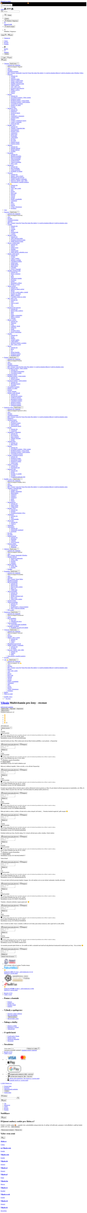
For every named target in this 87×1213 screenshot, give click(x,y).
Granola (13, 229)
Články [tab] (6, 1106)
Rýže (12, 324)
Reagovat (24, 744)
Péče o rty (13, 588)
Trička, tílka (14, 566)
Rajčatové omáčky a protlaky (19, 343)
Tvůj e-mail (7, 1048)
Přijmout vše (18, 1130)
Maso (12, 312)
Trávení (13, 196)
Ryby (12, 314)
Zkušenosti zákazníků (13, 1039)
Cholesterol (14, 200)
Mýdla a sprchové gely (17, 596)
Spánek (13, 197)
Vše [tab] (5, 1103)
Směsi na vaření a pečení (17, 289)
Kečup (12, 337)
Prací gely (13, 620)
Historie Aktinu (11, 1037)
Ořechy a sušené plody (17, 80)
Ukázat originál (6, 761)
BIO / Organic (11, 73)
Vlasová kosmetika (16, 162)
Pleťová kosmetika (16, 157)
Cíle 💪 (9, 184)
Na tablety (13, 648)
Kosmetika (10, 153)
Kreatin (13, 114)
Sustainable (19, 73)
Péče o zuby (14, 163)
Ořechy (13, 246)
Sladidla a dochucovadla (17, 83)
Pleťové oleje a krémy (17, 587)
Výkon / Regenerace (16, 207)
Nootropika (14, 136)
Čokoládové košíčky (16, 261)
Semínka (13, 249)
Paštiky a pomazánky (16, 315)
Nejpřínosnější (4, 708)
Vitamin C (13, 496)
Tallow (81, 73)
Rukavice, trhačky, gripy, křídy (19, 180)
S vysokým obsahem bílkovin (52, 73)
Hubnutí (13, 194)
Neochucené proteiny (16, 396)
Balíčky (6, 692)
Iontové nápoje (15, 424)
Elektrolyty (14, 111)
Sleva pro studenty (12, 1015)
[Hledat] (2, 11)
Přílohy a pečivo (15, 90)
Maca (12, 517)
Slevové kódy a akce (13, 1018)
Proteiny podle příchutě (13, 393)
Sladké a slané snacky (17, 82)
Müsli (12, 230)
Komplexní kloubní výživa (18, 513)
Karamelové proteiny (16, 399)
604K (21, 1074)
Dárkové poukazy (12, 1017)
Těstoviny (13, 323)
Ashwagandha (15, 519)
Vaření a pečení (15, 85)
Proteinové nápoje (16, 99)
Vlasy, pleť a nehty (16, 188)
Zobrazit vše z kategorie (13, 65)
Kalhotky (13, 563)
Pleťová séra (14, 585)
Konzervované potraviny (17, 88)
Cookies (7, 1091)
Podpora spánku (15, 143)
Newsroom (10, 1040)
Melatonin (13, 547)
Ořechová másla (15, 79)
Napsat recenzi (5, 710)
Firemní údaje (7, 1086)
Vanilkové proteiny (16, 397)
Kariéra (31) (10, 1003)
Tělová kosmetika (15, 159)
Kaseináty (13, 385)
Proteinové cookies (16, 461)
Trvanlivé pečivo (15, 330)
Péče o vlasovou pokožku (18, 608)
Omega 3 (13, 523)
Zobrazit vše (14, 76)
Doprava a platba (12, 1026)
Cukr (12, 275)
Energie (13, 205)
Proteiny (9, 94)
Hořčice (13, 338)
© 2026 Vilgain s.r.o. (6, 1083)
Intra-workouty (15, 437)
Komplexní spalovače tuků (18, 477)
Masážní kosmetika (16, 156)
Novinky (9, 70)
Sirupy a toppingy (15, 274)
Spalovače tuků (15, 123)
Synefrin (13, 475)
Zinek (12, 499)
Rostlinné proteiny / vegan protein (20, 100)
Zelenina (13, 318)
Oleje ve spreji (15, 303)
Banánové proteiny (16, 404)
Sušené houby (14, 250)
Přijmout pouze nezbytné (7, 1130)
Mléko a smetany (15, 295)
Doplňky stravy (11, 125)
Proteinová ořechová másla (18, 240)
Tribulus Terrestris (16, 438)
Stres (12, 190)
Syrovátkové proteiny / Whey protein (21, 97)
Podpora (9, 1002)
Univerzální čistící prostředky (19, 624)
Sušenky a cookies (16, 260)
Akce (8, 68)
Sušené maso (14, 263)
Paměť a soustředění (16, 199)
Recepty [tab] (6, 1108)
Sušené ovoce (14, 247)
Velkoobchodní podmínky (11, 1089)
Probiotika (13, 539)
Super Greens (14, 505)
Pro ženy (13, 139)
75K (24, 1078)
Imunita (13, 187)
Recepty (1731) (8, 993)
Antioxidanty (14, 137)
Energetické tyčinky (16, 460)
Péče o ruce (14, 597)
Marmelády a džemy (16, 283)
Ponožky (13, 561)
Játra (12, 202)
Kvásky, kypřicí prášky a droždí (19, 292)
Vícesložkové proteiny (17, 103)
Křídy (12, 654)
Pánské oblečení (15, 150)
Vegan (29, 73)
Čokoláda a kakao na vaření (18, 297)
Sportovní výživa (12, 108)
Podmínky (7, 1087)
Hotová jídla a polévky (17, 310)
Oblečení (9, 145)
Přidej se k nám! (8, 694)
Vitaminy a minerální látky (18, 128)
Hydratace (13, 208)
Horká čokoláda (15, 352)
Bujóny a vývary (15, 284)
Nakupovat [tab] (7, 1105)
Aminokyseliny (15, 117)
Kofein (13, 440)
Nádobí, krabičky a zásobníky (19, 179)
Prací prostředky (15, 168)
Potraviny (10, 74)
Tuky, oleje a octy (15, 87)
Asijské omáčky (15, 340)
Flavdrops (13, 280)
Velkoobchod (11, 1029)
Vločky (13, 227)
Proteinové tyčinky (16, 458)
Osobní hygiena (15, 160)
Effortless (76, 73)
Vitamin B (13, 494)
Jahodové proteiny (16, 402)
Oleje (12, 301)
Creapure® (14, 430)
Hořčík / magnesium (16, 491)
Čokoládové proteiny (16, 400)
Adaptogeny (14, 133)
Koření (13, 281)
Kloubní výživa (15, 131)
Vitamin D (13, 497)
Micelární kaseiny (15, 384)
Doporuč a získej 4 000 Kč (14, 1013)
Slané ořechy (14, 266)
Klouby (13, 191)
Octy (12, 306)
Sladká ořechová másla (17, 241)
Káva (12, 349)
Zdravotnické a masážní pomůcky (20, 182)
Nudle (12, 329)
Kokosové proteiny (16, 405)
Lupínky (13, 234)
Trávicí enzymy (15, 542)
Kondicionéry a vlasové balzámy (19, 607)
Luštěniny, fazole (15, 326)
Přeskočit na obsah (6, 1)
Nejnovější (12, 708)
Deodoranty (14, 594)
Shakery (13, 640)
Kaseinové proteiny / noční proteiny (20, 102)
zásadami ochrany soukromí (29, 1050)
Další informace (15, 1126)
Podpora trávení (15, 142)
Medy (12, 277)
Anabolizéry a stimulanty (17, 116)
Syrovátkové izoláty (16, 373)
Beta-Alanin (14, 444)
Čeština (6, 54)
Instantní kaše (14, 232)
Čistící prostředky (15, 170)
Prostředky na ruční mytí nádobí (19, 627)
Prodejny (9, 1006)
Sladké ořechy (15, 264)
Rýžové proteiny (15, 379)
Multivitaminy (14, 493)
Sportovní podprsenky (17, 558)
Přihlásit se (4, 749)
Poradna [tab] (6, 1109)
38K (21, 1076)
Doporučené (20, 708)
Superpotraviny (15, 130)
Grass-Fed (25, 73)
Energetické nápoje (16, 426)
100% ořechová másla (17, 238)
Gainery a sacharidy (16, 122)
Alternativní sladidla (16, 278)
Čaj (12, 350)
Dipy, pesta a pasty (16, 344)
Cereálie (13, 77)
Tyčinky (13, 257)
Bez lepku (34, 73)
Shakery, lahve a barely (17, 176)
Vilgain (5, 702)
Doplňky (13, 151)
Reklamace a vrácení (13, 1027)
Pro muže (13, 140)
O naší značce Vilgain (13, 1036)
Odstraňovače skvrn (16, 621)
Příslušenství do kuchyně (17, 177)
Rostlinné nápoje (15, 355)
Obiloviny (13, 327)
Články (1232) (8, 994)
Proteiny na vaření (16, 105)
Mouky (13, 290)
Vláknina (13, 540)
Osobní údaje (7, 1092)
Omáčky (13, 91)
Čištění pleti (14, 590)
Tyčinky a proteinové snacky (18, 120)
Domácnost (10, 165)
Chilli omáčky (14, 341)
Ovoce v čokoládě (16, 269)
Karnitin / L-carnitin (16, 473)
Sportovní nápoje (15, 113)
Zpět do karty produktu (7, 707)
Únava (12, 204)
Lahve (12, 642)
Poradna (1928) (11, 1005)
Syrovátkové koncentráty (17, 371)
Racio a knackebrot (16, 332)
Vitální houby (14, 507)
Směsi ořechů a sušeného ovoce (19, 252)
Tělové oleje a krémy (16, 599)
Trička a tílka (14, 560)
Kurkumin (13, 531)
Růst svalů (13, 193)
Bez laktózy (40, 73)
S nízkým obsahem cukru (67, 73)
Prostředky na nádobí (16, 171)
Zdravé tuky (14, 134)
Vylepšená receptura (12, 71)
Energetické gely (15, 467)
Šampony (13, 605)
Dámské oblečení (15, 148)
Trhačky (13, 653)
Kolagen (13, 107)
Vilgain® (6, 63)
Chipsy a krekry (15, 258)
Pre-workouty (14, 435)
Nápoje (13, 93)
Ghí (12, 304)
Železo (13, 500)
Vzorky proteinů (11, 391)
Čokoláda (13, 267)
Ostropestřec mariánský (17, 530)
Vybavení (10, 173)
